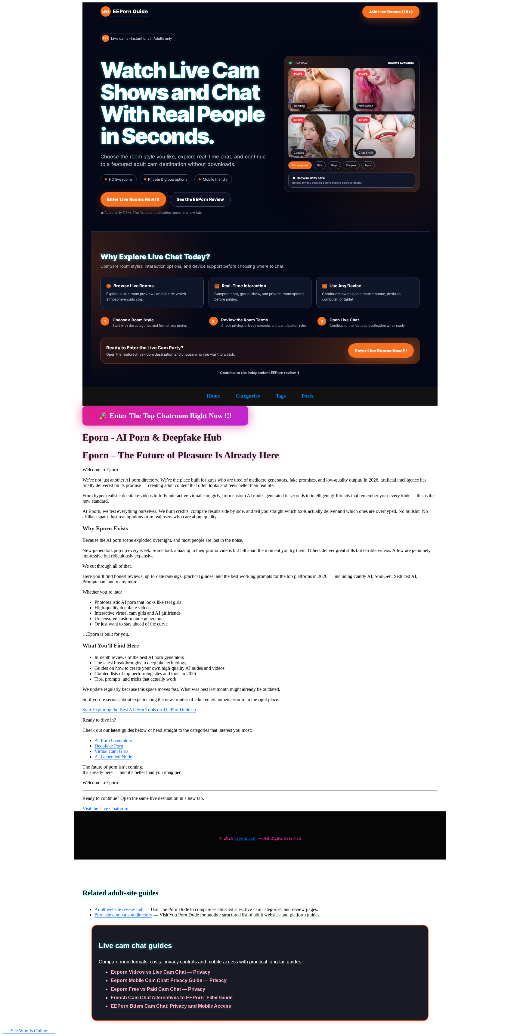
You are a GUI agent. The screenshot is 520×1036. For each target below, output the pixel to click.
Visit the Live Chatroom (105, 808)
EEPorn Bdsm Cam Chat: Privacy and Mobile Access (171, 1006)
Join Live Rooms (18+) (391, 11)
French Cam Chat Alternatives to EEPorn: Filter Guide (172, 997)
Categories (248, 396)
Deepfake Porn (108, 745)
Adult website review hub (119, 909)
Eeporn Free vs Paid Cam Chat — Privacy (158, 989)
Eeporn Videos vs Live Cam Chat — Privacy (160, 972)
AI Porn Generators (113, 740)
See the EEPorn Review (200, 199)
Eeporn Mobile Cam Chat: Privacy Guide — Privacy (169, 980)
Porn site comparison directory (123, 914)
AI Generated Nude (113, 756)
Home (213, 396)
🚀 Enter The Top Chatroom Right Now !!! (165, 416)
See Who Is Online (29, 1030)
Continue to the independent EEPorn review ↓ (260, 372)
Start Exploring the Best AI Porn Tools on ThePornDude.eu (139, 709)
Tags (281, 396)
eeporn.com (245, 838)
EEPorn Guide (125, 11)
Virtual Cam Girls (111, 751)
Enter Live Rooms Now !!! (133, 199)
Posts (307, 396)
